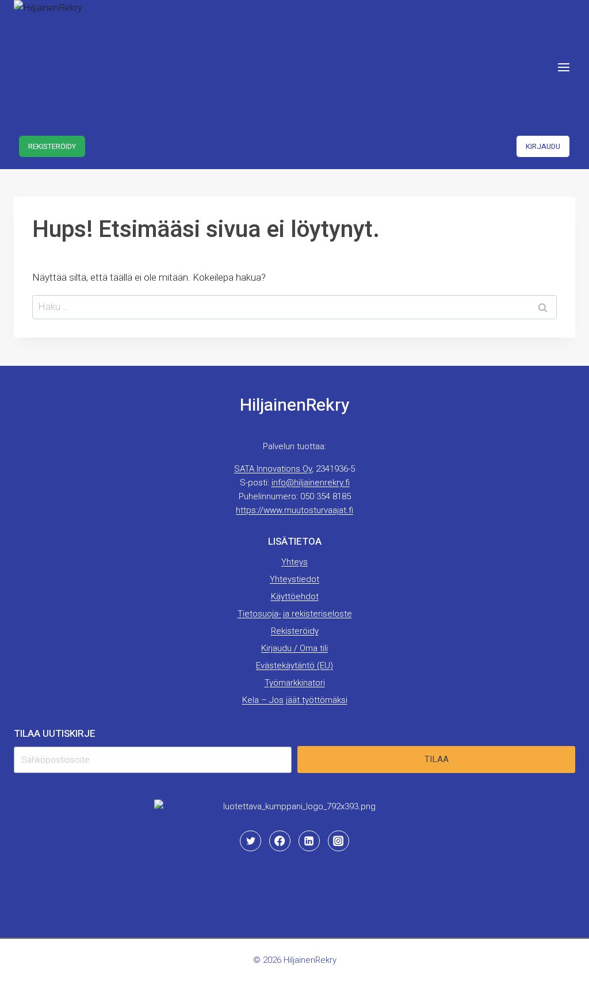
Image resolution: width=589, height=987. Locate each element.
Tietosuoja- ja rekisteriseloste (295, 614)
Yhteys (294, 562)
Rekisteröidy (52, 146)
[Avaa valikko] (563, 67)
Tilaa (436, 759)
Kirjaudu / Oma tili (294, 648)
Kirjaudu (543, 146)
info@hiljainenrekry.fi (310, 482)
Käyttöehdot (295, 596)
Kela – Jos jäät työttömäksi (294, 700)
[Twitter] (250, 841)
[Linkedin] (309, 841)
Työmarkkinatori (295, 683)
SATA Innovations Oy (273, 469)
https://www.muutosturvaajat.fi (294, 510)
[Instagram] (338, 841)
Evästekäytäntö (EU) (294, 665)
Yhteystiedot (294, 579)
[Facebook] (279, 841)
